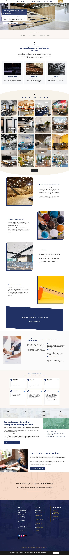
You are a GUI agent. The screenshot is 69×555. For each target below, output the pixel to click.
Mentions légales (24, 547)
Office (18, 1)
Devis (60, 1)
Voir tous (34, 170)
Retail (22, 1)
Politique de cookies (38, 547)
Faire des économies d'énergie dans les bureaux (39, 519)
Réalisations (40, 1)
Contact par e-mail (23, 521)
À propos (46, 1)
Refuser (50, 553)
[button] (9, 108)
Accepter (56, 553)
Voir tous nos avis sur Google (40, 375)
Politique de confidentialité (31, 547)
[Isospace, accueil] (10, 1)
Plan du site (43, 547)
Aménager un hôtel (39, 527)
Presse (50, 1)
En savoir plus (16, 553)
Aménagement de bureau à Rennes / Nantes (56, 513)
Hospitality (28, 1)
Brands (34, 1)
